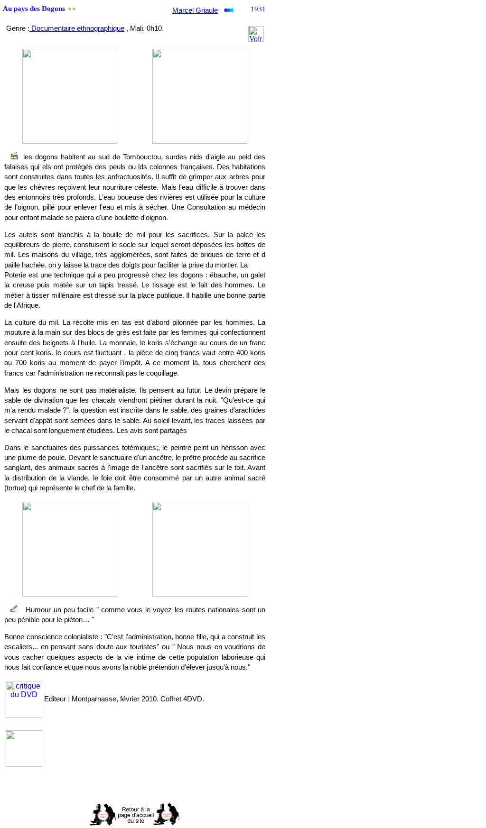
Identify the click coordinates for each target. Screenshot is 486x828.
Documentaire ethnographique (76, 28)
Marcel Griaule (195, 10)
